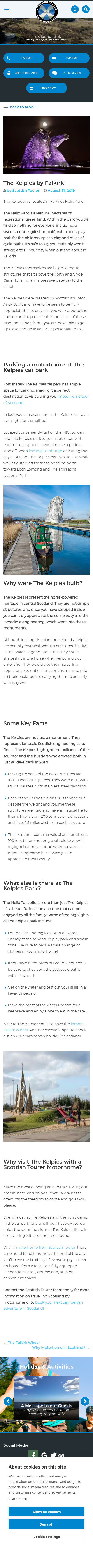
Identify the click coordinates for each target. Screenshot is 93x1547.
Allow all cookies (47, 1511)
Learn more (18, 1498)
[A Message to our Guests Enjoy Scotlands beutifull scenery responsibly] (46, 1397)
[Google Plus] (44, 1455)
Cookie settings (46, 1536)
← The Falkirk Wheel (21, 1342)
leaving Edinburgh (45, 451)
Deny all (46, 1524)
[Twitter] (53, 1455)
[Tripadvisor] (61, 1455)
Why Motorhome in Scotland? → (61, 1347)
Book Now (49, 88)
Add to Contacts (26, 73)
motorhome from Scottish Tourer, (46, 1247)
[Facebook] (33, 1455)
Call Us (26, 58)
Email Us (71, 58)
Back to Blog (21, 107)
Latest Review (72, 73)
